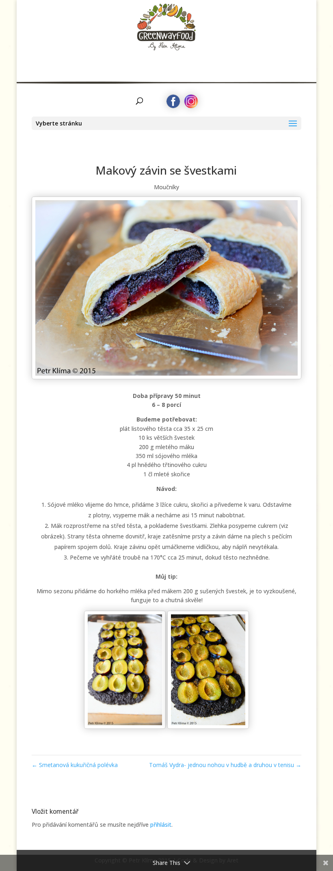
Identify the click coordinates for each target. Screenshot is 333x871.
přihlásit (160, 824)
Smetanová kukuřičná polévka (75, 765)
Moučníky (166, 187)
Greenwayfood (167, 30)
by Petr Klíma (166, 59)
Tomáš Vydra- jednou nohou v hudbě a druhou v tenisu (225, 765)
